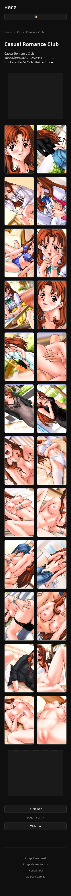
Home (8, 32)
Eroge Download (35, 858)
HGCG (10, 8)
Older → (35, 826)
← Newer (35, 809)
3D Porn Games (35, 876)
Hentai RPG (36, 870)
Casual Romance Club (19, 54)
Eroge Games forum (35, 864)
